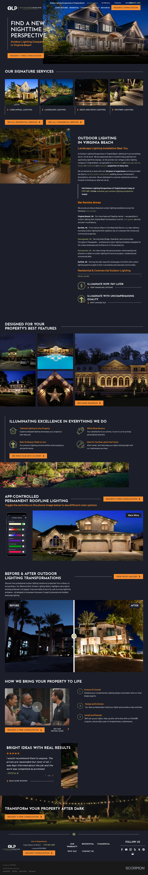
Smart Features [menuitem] (61, 8)
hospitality (103, 165)
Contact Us (88, 851)
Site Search (129, 3)
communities (90, 211)
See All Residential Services (22, 122)
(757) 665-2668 (134, 3)
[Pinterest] (143, 849)
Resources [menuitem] (105, 8)
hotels (96, 174)
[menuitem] (6, 871)
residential (91, 165)
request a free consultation (23, 730)
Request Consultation (37, 853)
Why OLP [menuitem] (95, 8)
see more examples (87, 403)
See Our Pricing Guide (57, 730)
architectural (117, 163)
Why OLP (72, 851)
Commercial (103, 844)
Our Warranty (106, 3)
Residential (88, 844)
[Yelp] (135, 849)
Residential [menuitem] (74, 8)
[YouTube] (126, 849)
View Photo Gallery (126, 577)
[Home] (24, 8)
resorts (90, 174)
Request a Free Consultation (25, 56)
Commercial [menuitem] (86, 8)
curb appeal (128, 219)
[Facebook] (122, 849)
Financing (118, 3)
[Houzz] (139, 849)
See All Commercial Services (63, 122)
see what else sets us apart (26, 456)
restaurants (104, 174)
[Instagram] (130, 849)
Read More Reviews (18, 781)
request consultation (126, 8)
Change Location (92, 3)
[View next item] (53, 775)
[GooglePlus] (132, 854)
